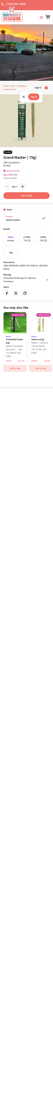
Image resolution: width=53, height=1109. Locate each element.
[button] (41, 17)
